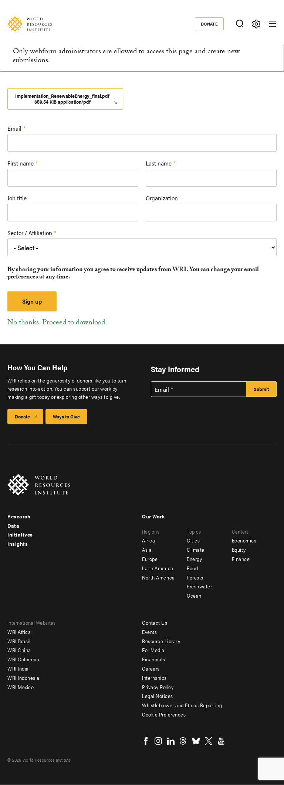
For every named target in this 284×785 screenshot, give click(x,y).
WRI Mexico (20, 687)
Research (18, 516)
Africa (148, 540)
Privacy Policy (157, 687)
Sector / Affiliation (29, 232)
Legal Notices (157, 695)
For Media (153, 650)
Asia (147, 549)
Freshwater (199, 586)
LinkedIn (171, 741)
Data (13, 525)
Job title (17, 198)
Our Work (153, 516)
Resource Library (161, 641)
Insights (17, 543)
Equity (239, 549)
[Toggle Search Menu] (239, 23)
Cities (193, 540)
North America (158, 577)
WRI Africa (19, 631)
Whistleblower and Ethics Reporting (182, 705)
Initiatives (20, 534)
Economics (244, 540)
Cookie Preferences (164, 714)
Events (149, 631)
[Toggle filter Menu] (256, 23)
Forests (195, 577)
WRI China (19, 650)
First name (20, 163)
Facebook (145, 741)
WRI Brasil (18, 641)
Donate (209, 23)
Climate (195, 549)
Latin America (157, 568)
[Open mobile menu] (272, 24)
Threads (183, 741)
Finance (241, 558)
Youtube (221, 741)
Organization (162, 198)
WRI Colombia (23, 659)
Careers (151, 668)
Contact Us (154, 622)
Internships (154, 677)
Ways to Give (66, 416)
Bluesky (196, 741)
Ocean (194, 595)
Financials (153, 659)
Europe (150, 558)
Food (192, 568)
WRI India (18, 668)
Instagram (158, 741)
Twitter (208, 741)
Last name (159, 163)
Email (14, 128)
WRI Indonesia (23, 677)
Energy (194, 558)
